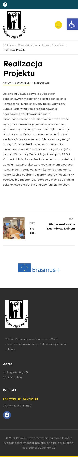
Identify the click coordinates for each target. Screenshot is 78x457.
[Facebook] (5, 4)
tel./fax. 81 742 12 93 (20, 399)
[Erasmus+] (39, 268)
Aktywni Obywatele (16, 83)
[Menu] (58, 25)
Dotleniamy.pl (47, 447)
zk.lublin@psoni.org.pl (17, 405)
